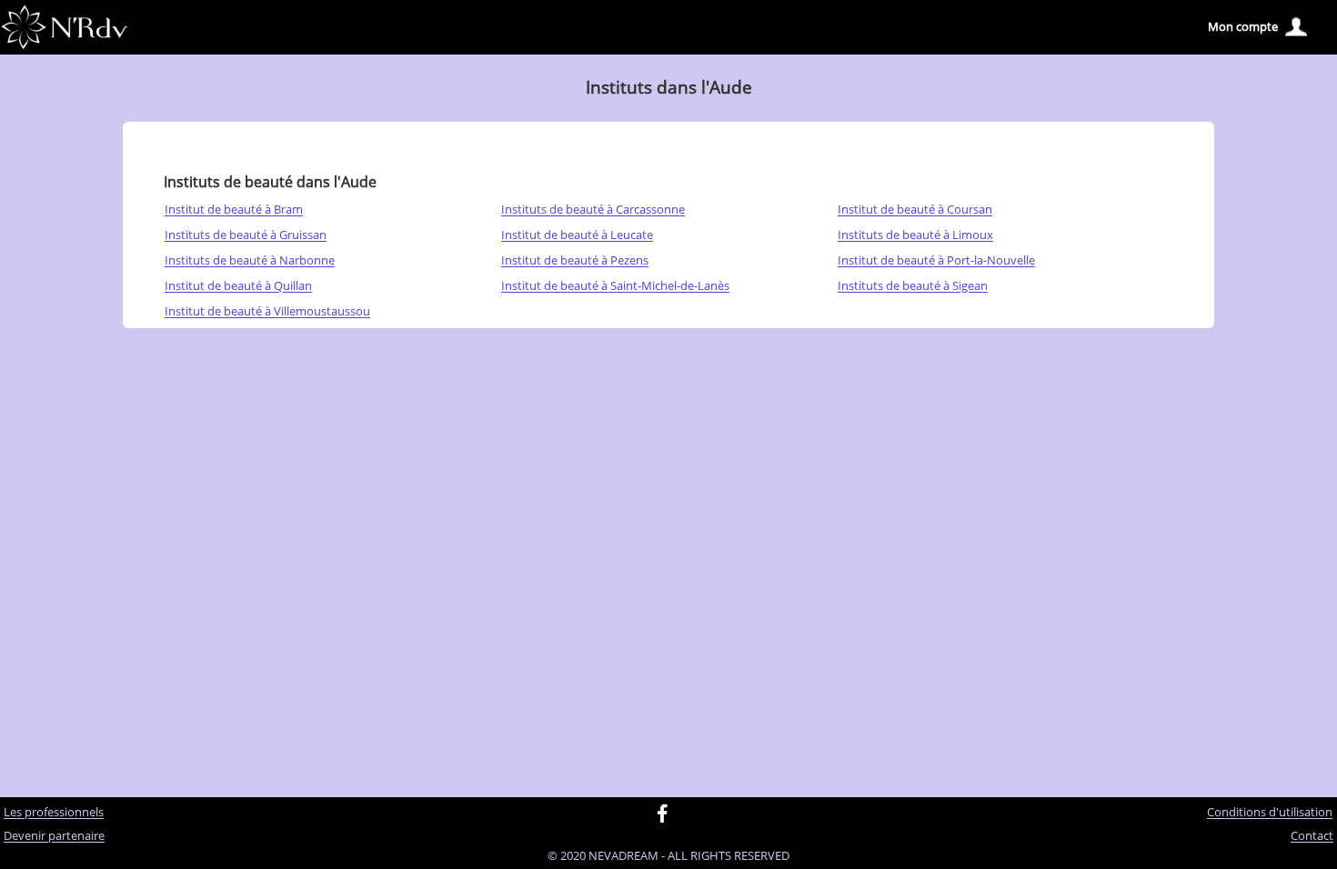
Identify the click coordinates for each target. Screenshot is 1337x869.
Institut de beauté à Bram (234, 210)
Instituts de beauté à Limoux (915, 235)
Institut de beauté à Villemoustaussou (267, 312)
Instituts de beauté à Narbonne (250, 261)
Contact (1312, 836)
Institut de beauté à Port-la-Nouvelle (936, 261)
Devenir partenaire (54, 836)
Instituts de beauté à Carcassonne (593, 210)
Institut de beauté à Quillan (238, 286)
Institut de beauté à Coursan (915, 210)
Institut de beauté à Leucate (577, 235)
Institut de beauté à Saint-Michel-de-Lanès (615, 286)
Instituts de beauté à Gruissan (246, 235)
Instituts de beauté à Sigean (913, 286)
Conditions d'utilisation (1269, 812)
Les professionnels (54, 812)
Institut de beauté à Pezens (574, 261)
